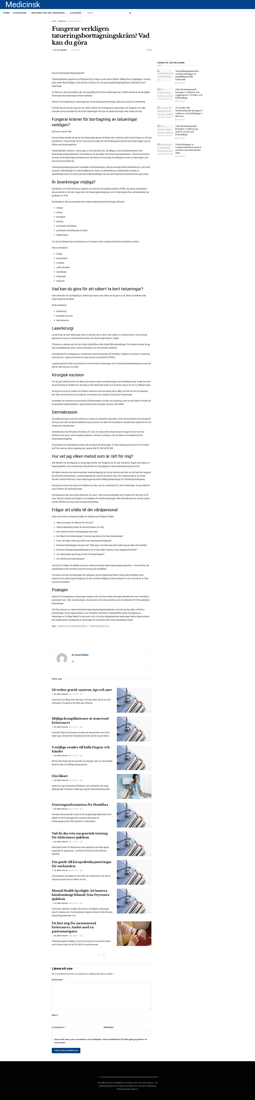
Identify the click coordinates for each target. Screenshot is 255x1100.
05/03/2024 (74, 903)
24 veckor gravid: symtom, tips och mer (82, 690)
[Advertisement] (101, 62)
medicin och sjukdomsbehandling (72, 626)
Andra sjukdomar (74, 21)
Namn (55, 1015)
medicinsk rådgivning (99, 626)
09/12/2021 (75, 50)
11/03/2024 (74, 842)
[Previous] (99, 955)
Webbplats (109, 1027)
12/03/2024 (74, 809)
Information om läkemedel (48, 13)
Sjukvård (76, 13)
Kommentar (58, 979)
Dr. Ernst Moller (60, 50)
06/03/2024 (74, 870)
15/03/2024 (74, 727)
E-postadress (59, 1027)
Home (6, 13)
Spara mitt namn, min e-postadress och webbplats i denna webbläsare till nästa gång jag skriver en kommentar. (100, 1041)
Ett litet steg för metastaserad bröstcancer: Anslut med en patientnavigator (74, 927)
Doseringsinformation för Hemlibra (80, 804)
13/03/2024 (74, 780)
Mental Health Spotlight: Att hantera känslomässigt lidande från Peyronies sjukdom (80, 895)
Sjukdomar (20, 13)
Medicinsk (22, 5)
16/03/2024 (74, 694)
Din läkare (60, 776)
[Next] (104, 955)
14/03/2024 (74, 756)
